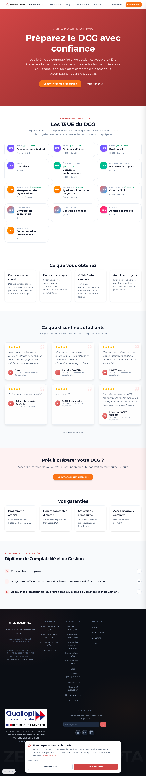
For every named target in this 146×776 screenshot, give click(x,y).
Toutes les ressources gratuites (73, 645)
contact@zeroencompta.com (20, 660)
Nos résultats (73, 700)
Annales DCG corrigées (73, 628)
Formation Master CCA (49, 643)
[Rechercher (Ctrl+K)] (105, 4)
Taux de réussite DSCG (73, 662)
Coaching (96, 638)
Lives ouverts (73, 682)
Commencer (133, 4)
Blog (68, 4)
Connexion (116, 4)
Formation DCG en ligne (49, 628)
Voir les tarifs (95, 83)
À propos (96, 627)
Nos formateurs (73, 695)
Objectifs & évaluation (73, 688)
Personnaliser (34, 760)
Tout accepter (96, 766)
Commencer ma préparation (60, 83)
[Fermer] (116, 745)
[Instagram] (84, 732)
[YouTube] (78, 732)
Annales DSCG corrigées (73, 636)
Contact (97, 4)
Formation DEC (49, 650)
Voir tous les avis (71, 432)
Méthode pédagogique (73, 675)
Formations (35, 4)
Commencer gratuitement (73, 477)
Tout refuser (50, 766)
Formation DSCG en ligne (49, 636)
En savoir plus (49, 755)
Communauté (82, 4)
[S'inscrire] (103, 724)
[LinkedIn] (91, 732)
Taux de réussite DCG (73, 654)
